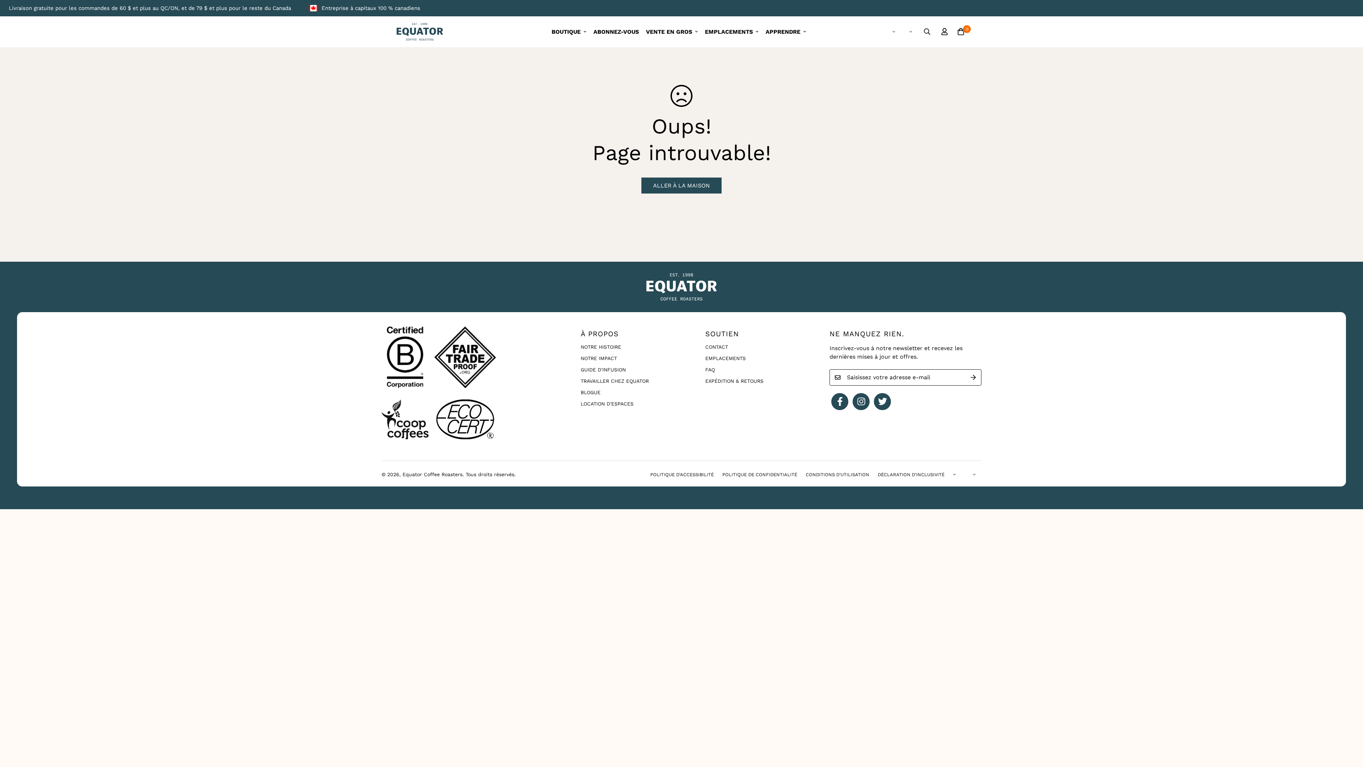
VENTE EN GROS (669, 31)
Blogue (591, 392)
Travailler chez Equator (615, 381)
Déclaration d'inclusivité (911, 474)
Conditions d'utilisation (837, 474)
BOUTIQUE (566, 31)
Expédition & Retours (734, 381)
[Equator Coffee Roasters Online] (419, 31)
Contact (716, 347)
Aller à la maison (681, 185)
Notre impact (599, 358)
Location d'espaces (607, 404)
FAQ (710, 369)
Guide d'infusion (603, 369)
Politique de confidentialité (759, 474)
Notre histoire (601, 347)
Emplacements (725, 358)
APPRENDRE (783, 31)
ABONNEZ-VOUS (616, 31)
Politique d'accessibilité (682, 474)
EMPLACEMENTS (729, 31)
